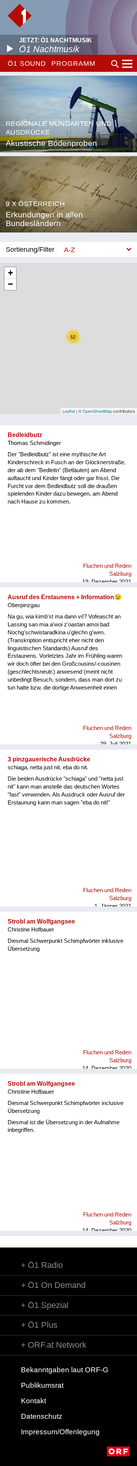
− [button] (10, 284)
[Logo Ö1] (20, 16)
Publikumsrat (42, 1385)
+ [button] (10, 272)
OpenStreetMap (97, 411)
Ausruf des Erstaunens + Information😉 (65, 597)
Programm (73, 63)
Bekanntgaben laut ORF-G (64, 1370)
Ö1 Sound (27, 63)
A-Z (69, 250)
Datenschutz (41, 1416)
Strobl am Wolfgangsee (41, 921)
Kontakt (33, 1401)
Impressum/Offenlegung (60, 1432)
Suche (115, 64)
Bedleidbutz (25, 435)
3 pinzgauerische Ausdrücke (49, 759)
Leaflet (68, 411)
